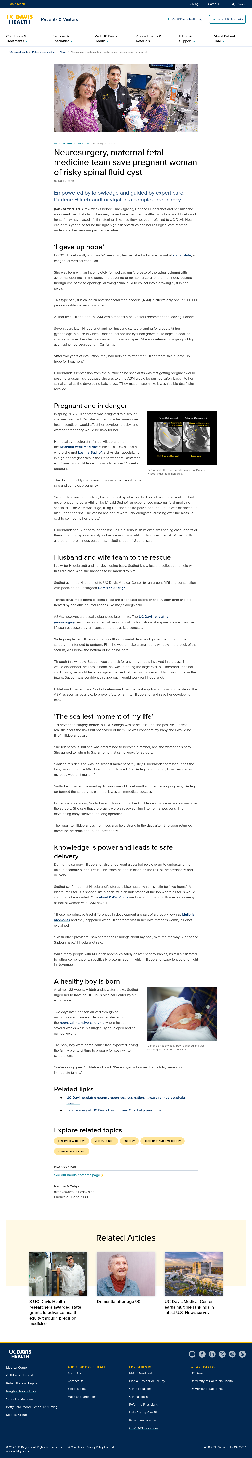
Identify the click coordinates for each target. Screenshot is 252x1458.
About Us (74, 1373)
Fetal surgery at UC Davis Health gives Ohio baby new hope (114, 1110)
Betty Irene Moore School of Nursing (31, 1407)
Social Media (77, 1389)
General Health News (71, 1141)
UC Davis (197, 1373)
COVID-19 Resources (143, 1428)
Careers (213, 4)
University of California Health (212, 1381)
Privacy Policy (94, 1447)
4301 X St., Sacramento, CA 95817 (225, 1447)
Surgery (129, 1141)
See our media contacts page (77, 1174)
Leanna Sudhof (90, 452)
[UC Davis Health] (20, 1354)
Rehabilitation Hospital (22, 1383)
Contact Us (75, 1381)
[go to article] (58, 1274)
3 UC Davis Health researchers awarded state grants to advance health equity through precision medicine (55, 1312)
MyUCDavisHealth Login (186, 19)
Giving (194, 4)
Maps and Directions (82, 1396)
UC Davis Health (18, 52)
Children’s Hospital (19, 1375)
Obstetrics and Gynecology (162, 1141)
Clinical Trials (138, 1396)
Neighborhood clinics (21, 1391)
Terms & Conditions (72, 1447)
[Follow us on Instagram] (231, 1354)
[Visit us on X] (221, 1354)
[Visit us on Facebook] (200, 1354)
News (63, 52)
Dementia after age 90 (119, 1301)
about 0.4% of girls (113, 897)
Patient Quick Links (230, 19)
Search (239, 4)
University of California (207, 1389)
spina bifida (182, 255)
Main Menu (14, 4)
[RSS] (241, 1354)
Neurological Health (71, 143)
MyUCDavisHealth (142, 1373)
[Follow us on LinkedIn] (211, 1354)
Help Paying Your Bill (143, 1412)
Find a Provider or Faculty (147, 1381)
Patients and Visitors (43, 52)
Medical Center (104, 1141)
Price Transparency (142, 1420)
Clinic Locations (140, 1389)
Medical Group (16, 1415)
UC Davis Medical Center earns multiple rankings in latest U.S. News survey (189, 1307)
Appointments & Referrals (148, 39)
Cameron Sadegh (111, 587)
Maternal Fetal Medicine (79, 446)
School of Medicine (19, 1399)
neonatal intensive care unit (82, 1022)
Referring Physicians (143, 1404)
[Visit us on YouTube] (192, 1354)
